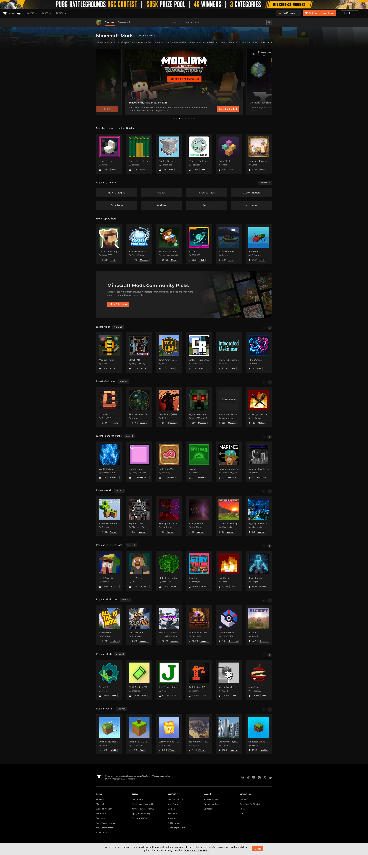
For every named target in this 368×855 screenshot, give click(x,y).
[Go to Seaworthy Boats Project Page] (229, 244)
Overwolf (243, 799)
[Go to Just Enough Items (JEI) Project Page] (169, 680)
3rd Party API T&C (140, 818)
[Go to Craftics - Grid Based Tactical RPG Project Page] (199, 352)
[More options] (362, 13)
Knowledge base (211, 799)
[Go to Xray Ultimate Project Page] (259, 571)
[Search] (269, 22)
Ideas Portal (173, 804)
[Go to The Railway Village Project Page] (229, 516)
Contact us (208, 809)
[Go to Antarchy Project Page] (259, 244)
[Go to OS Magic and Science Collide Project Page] (259, 407)
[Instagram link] (243, 777)
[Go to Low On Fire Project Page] (229, 571)
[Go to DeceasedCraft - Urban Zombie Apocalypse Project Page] (139, 625)
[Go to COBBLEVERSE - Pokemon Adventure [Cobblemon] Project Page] (229, 625)
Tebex (242, 809)
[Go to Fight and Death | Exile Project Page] (139, 516)
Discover (110, 22)
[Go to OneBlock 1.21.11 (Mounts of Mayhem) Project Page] (139, 734)
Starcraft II (101, 818)
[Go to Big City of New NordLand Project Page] (259, 516)
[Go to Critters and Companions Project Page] (109, 244)
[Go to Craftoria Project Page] (109, 407)
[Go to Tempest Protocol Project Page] (139, 244)
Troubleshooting (211, 804)
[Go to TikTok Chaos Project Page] (259, 352)
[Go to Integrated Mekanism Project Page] (229, 352)
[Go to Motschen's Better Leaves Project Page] (169, 571)
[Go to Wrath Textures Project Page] (109, 461)
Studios (59, 13)
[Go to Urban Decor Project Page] (109, 154)
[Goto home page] (12, 13)
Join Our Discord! (175, 799)
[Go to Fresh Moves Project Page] (139, 571)
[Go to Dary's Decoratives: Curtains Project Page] (139, 154)
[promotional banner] (184, 4)
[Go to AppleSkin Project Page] (259, 680)
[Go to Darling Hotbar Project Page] (139, 461)
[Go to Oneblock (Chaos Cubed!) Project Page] (109, 734)
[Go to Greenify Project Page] (199, 461)
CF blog (171, 809)
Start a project (138, 799)
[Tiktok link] (248, 777)
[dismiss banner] (363, 4)
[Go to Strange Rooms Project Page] (199, 516)
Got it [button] (258, 849)
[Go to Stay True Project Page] (199, 571)
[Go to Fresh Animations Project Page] (109, 571)
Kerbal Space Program (105, 823)
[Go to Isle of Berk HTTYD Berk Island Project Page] (199, 734)
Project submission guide (143, 804)
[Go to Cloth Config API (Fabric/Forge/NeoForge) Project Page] (139, 680)
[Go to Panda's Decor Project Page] (169, 154)
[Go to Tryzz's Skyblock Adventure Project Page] (109, 516)
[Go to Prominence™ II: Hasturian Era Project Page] (199, 625)
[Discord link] (259, 777)
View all (118, 327)
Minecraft (100, 804)
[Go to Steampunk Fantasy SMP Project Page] (229, 407)
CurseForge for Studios (249, 804)
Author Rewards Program (143, 809)
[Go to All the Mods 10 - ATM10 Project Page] (109, 625)
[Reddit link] (270, 777)
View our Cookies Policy (196, 850)
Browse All (124, 22)
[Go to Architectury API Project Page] (199, 680)
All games (100, 799)
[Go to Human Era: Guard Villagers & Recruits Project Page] (229, 461)
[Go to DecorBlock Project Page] (229, 154)
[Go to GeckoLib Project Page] (109, 680)
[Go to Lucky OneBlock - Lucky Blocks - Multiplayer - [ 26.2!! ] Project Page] (169, 734)
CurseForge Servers (176, 828)
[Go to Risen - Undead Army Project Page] (139, 407)
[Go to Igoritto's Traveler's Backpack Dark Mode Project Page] (259, 461)
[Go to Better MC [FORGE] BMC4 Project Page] (169, 625)
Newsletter (172, 814)
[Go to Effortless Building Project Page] (199, 154)
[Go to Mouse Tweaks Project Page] (229, 680)
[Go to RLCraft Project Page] (259, 625)
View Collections (118, 304)
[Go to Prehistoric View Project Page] (169, 461)
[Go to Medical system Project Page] (109, 352)
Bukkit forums (174, 823)
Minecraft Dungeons (105, 828)
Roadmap (172, 818)
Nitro (241, 814)
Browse (30, 13)
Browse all (265, 182)
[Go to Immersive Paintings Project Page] (259, 154)
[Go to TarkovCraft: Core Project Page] (169, 352)
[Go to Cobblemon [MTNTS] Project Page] (169, 407)
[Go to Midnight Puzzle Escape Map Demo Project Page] (169, 516)
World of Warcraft (104, 809)
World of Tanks (102, 833)
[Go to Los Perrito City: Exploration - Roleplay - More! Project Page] (229, 734)
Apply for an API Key (141, 814)
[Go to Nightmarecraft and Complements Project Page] (199, 407)
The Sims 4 (101, 814)
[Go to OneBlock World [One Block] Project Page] (259, 734)
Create (44, 13)
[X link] (265, 777)
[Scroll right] (269, 328)
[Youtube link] (254, 777)
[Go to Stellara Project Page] (199, 244)
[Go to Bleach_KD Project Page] (139, 352)
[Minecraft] (99, 22)
